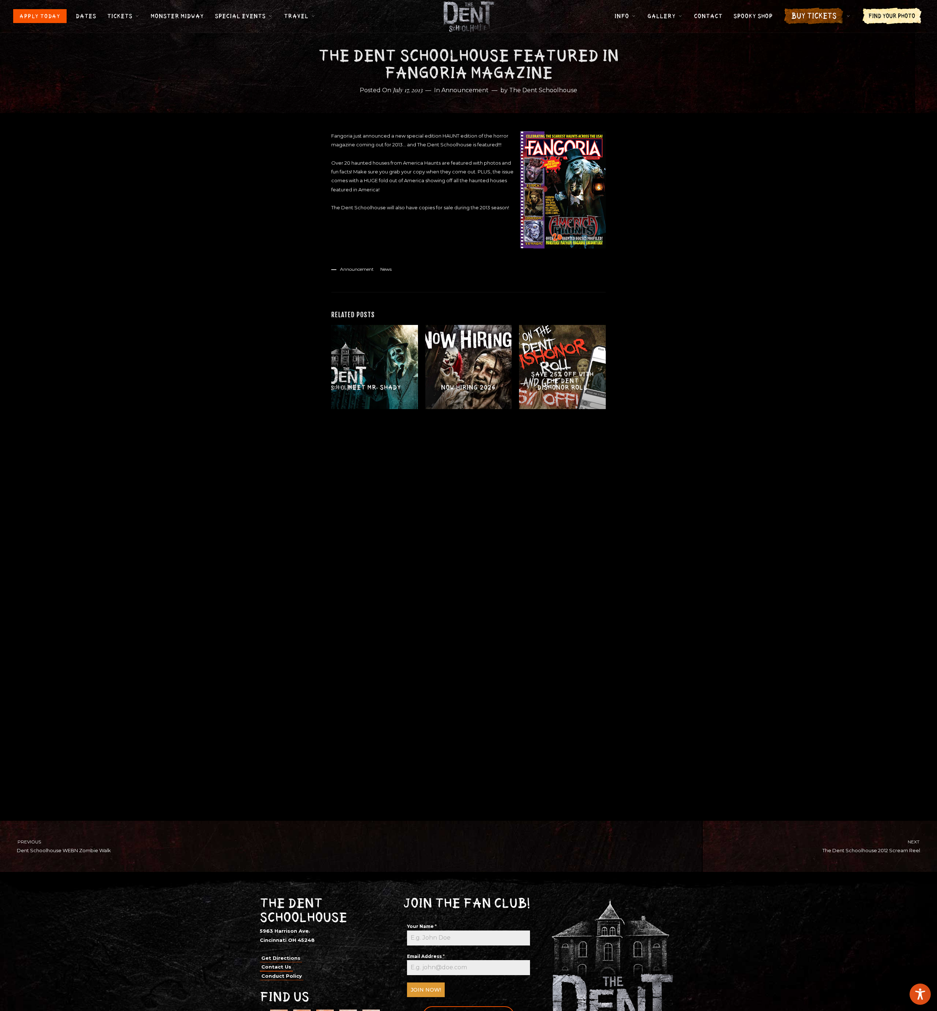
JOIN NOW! (426, 989)
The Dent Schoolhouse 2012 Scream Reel (871, 846)
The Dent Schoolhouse (543, 90)
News (386, 269)
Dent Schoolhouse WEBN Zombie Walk (63, 846)
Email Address (426, 956)
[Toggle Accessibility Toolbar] (920, 994)
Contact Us (276, 967)
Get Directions (280, 958)
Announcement (465, 90)
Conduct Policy (281, 976)
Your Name (422, 926)
